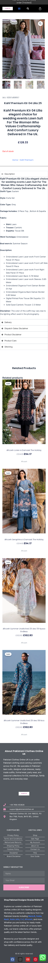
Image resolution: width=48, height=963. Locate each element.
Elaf (22, 919)
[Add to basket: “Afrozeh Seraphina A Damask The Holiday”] (24, 535)
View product (24, 459)
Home (15, 160)
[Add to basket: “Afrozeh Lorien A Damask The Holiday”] (24, 446)
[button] (19, 9)
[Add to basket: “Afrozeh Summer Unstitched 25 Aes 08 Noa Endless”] (24, 717)
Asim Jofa (14, 919)
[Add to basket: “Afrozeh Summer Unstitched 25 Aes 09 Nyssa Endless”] (24, 625)
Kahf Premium (26, 160)
